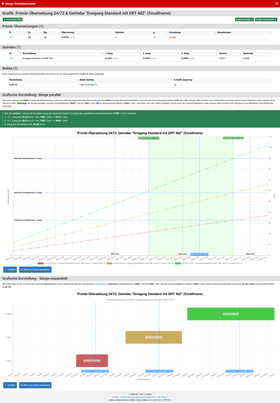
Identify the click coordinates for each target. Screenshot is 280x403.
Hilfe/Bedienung (127, 397)
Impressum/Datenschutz (145, 397)
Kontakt (115, 397)
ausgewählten (101, 284)
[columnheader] (17, 32)
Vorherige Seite (14, 19)
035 (11, 37)
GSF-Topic (161, 397)
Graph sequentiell (265, 19)
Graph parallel (243, 19)
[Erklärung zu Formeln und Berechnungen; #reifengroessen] (95, 84)
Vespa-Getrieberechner (20, 3)
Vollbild (11, 269)
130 (11, 58)
